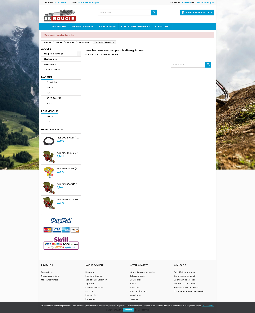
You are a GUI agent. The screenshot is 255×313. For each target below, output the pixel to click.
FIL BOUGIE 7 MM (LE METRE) (68, 138)
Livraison (89, 272)
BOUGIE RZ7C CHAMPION (68, 200)
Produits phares (52, 69)
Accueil (46, 48)
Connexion (186, 2)
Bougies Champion (82, 26)
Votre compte (139, 265)
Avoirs (133, 283)
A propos (89, 283)
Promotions (46, 272)
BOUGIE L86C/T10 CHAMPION (68, 184)
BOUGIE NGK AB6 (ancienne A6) (68, 168)
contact (89, 291)
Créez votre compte (204, 2)
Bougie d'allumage (53, 53)
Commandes (136, 279)
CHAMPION (51, 82)
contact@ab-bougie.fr (88, 2)
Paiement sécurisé (94, 287)
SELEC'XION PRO (54, 98)
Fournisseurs (49, 111)
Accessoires (162, 26)
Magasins (90, 299)
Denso (49, 87)
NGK (48, 92)
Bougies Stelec (107, 26)
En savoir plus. (208, 306)
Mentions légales (93, 276)
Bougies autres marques (135, 26)
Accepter (128, 310)
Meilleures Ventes (52, 129)
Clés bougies (50, 59)
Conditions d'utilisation (96, 279)
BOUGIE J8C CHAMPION (68, 153)
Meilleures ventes (49, 279)
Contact (180, 265)
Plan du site (90, 295)
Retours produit (137, 276)
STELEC (49, 103)
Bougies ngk (59, 26)
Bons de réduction (138, 291)
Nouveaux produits (50, 276)
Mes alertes (135, 295)
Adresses (134, 287)
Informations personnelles (142, 272)
